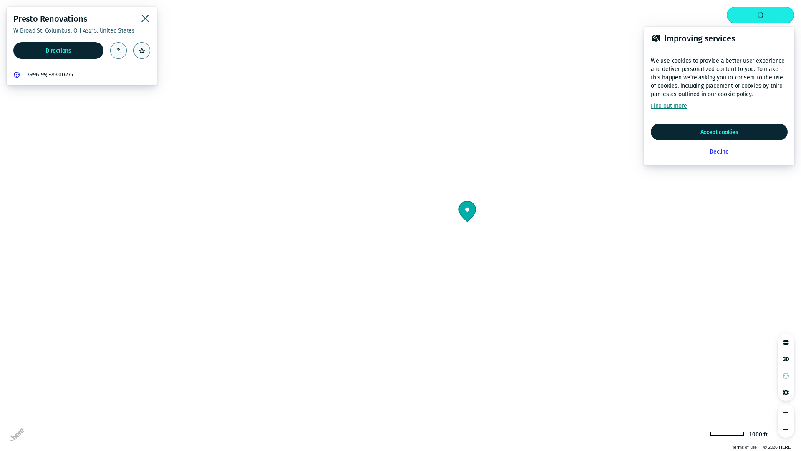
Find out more (669, 105)
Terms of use (744, 447)
